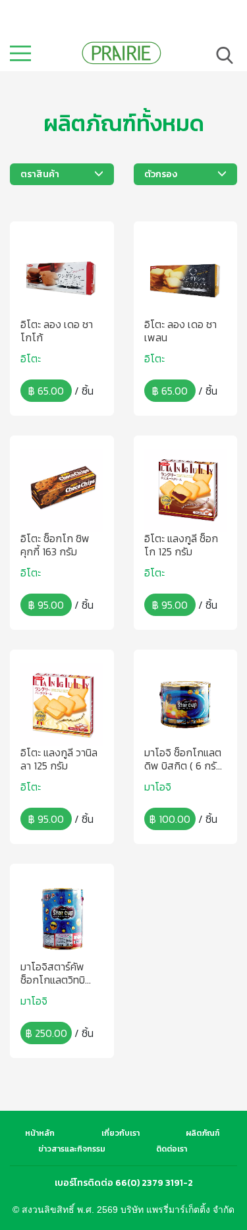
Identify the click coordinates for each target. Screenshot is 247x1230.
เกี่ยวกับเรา (120, 1133)
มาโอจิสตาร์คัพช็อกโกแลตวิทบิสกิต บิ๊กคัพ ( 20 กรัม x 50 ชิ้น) (55, 973)
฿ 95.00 (46, 605)
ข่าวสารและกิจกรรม (71, 1149)
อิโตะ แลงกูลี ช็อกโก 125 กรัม (181, 545)
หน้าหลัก (40, 1133)
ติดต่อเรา (171, 1149)
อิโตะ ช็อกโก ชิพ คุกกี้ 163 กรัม (55, 545)
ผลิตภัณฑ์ (202, 1133)
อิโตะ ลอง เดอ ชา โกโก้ (56, 331)
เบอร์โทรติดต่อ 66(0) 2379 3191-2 (124, 1183)
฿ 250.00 (46, 1033)
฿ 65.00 (46, 391)
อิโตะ (30, 358)
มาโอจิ (157, 787)
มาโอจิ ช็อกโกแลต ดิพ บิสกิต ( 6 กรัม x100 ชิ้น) (183, 759)
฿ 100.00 (170, 819)
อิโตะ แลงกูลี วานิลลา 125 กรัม (58, 759)
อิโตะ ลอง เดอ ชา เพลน (180, 331)
